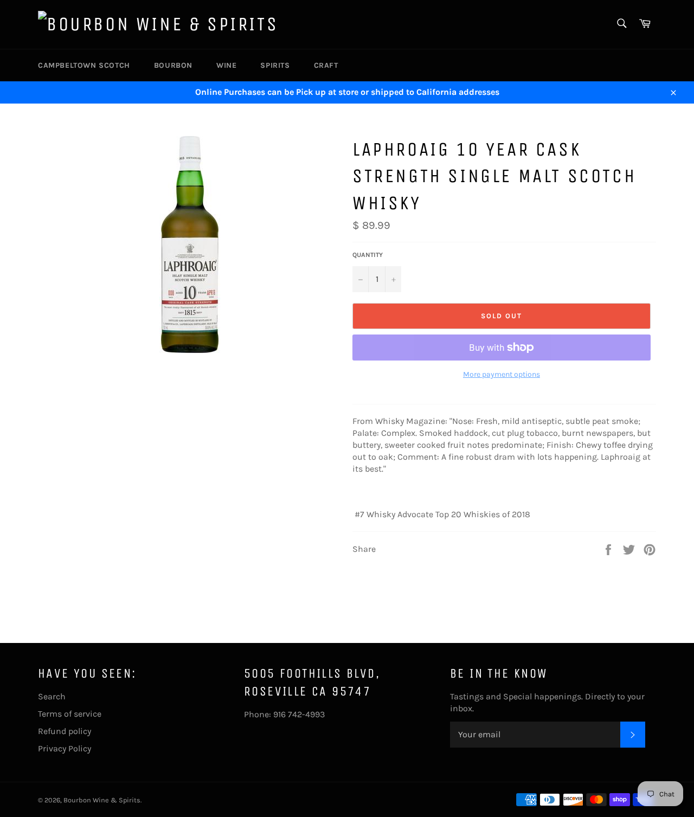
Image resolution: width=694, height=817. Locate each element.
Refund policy (64, 731)
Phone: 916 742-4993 (284, 714)
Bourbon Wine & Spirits (101, 800)
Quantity (367, 255)
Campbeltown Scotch (84, 65)
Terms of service (69, 714)
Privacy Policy (64, 748)
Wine (226, 65)
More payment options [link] (501, 374)
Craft (326, 65)
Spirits (275, 65)
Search (52, 696)
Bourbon (173, 65)
